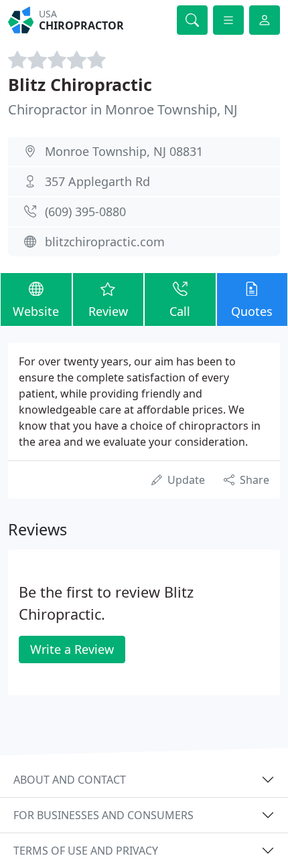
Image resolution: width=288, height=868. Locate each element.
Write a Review (72, 649)
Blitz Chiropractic (80, 84)
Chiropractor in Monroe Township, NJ (122, 109)
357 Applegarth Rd (97, 181)
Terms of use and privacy (85, 850)
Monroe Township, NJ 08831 (124, 151)
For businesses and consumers (103, 815)
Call (179, 311)
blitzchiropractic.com (105, 242)
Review (108, 311)
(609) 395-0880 (85, 211)
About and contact (69, 779)
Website (36, 311)
